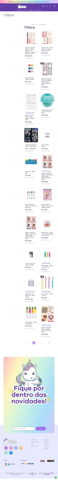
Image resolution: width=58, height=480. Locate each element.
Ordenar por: (34, 24)
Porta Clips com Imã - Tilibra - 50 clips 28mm (47, 111)
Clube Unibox (35, 441)
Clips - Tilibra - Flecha (45, 145)
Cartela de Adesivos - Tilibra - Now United (31, 145)
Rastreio (31, 10)
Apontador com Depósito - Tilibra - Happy (30, 295)
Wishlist (46, 448)
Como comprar (46, 440)
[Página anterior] (26, 342)
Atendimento (37, 10)
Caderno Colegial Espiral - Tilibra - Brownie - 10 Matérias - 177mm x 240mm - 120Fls (30, 50)
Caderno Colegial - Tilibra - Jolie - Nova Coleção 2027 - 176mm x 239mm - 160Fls (47, 176)
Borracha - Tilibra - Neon (30, 172)
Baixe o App (20, 10)
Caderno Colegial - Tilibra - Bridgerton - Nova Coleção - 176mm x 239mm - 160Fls (47, 81)
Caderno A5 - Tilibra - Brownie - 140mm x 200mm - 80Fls (47, 49)
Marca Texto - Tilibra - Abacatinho (31, 323)
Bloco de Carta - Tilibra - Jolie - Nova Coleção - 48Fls (47, 206)
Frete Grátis (47, 446)
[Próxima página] (52, 342)
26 (49, 342)
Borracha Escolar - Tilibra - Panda (30, 264)
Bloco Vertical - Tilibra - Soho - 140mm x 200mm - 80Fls (30, 117)
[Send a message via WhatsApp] (55, 477)
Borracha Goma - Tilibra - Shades (30, 78)
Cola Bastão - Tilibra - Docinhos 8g (47, 266)
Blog (26, 10)
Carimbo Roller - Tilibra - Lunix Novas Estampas (31, 206)
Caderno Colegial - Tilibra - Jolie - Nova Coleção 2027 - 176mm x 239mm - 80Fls (30, 235)
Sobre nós (34, 439)
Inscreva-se (41, 428)
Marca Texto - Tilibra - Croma (47, 294)
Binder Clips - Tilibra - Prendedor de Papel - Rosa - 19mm (47, 234)
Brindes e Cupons (46, 444)
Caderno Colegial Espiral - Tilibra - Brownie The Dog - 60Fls (46, 330)
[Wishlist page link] (43, 6)
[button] (1, 5)
